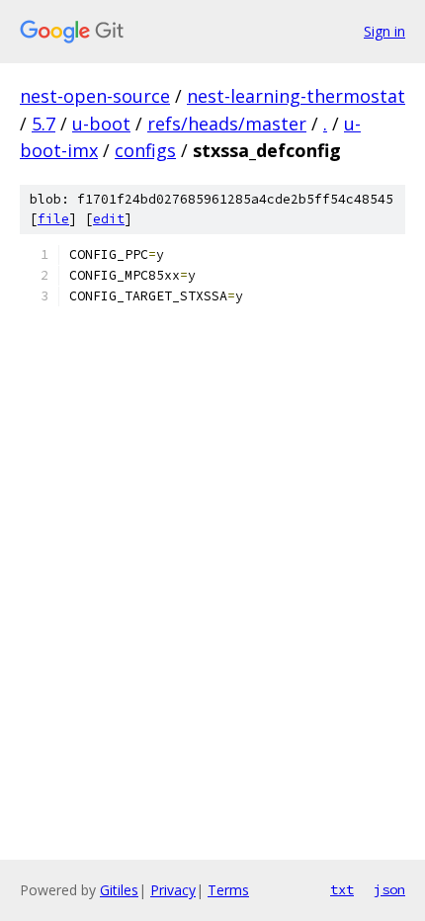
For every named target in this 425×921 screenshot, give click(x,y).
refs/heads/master (226, 123)
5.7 (43, 123)
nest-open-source (95, 96)
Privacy (173, 889)
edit (109, 218)
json (389, 889)
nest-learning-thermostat (296, 96)
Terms (228, 889)
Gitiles (119, 889)
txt (342, 889)
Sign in (384, 31)
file (53, 218)
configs (145, 150)
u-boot (101, 123)
